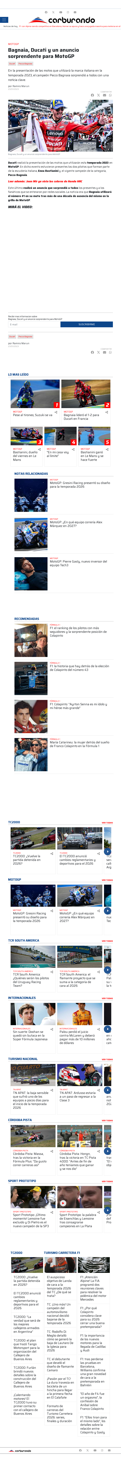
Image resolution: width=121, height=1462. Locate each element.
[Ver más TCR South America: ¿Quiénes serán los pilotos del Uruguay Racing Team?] (33, 957)
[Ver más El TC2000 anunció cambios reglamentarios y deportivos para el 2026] (79, 838)
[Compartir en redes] (56, 412)
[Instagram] (67, 12)
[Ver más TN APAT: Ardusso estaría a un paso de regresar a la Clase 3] (79, 1075)
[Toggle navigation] (4, 20)
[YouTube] (60, 12)
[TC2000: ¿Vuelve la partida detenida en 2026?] (27, 1265)
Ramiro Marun (21, 86)
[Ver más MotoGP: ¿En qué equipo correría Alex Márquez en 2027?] (31, 534)
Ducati (12, 63)
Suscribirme (87, 324)
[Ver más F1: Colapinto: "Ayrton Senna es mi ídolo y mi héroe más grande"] (31, 716)
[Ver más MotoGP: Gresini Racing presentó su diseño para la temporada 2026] (31, 495)
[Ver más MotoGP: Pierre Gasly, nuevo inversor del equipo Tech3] (31, 573)
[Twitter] (53, 12)
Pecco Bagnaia (25, 63)
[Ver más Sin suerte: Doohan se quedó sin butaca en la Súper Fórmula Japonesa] (33, 1014)
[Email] (75, 12)
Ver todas (107, 823)
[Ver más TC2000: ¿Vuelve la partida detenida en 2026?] (33, 838)
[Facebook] (46, 12)
